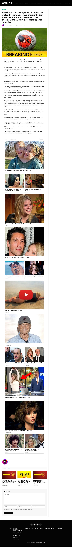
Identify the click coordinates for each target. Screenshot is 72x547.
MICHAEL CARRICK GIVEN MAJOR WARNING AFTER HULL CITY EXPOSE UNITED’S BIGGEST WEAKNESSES (24, 482)
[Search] (69, 3)
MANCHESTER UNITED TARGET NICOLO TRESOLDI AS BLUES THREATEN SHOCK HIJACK (9, 482)
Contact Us (39, 3)
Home (16, 3)
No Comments (19, 25)
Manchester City (17, 532)
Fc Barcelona (16, 535)
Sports (20, 3)
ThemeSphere (42, 542)
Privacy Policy (57, 3)
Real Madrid (16, 539)
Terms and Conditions (48, 3)
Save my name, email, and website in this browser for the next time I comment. (19, 509)
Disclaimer (27, 3)
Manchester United (17, 530)
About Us (33, 3)
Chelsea (15, 537)
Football (15, 529)
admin (7, 25)
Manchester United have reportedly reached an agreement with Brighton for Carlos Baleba (39, 482)
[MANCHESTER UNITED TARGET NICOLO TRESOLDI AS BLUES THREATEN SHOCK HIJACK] (9, 475)
